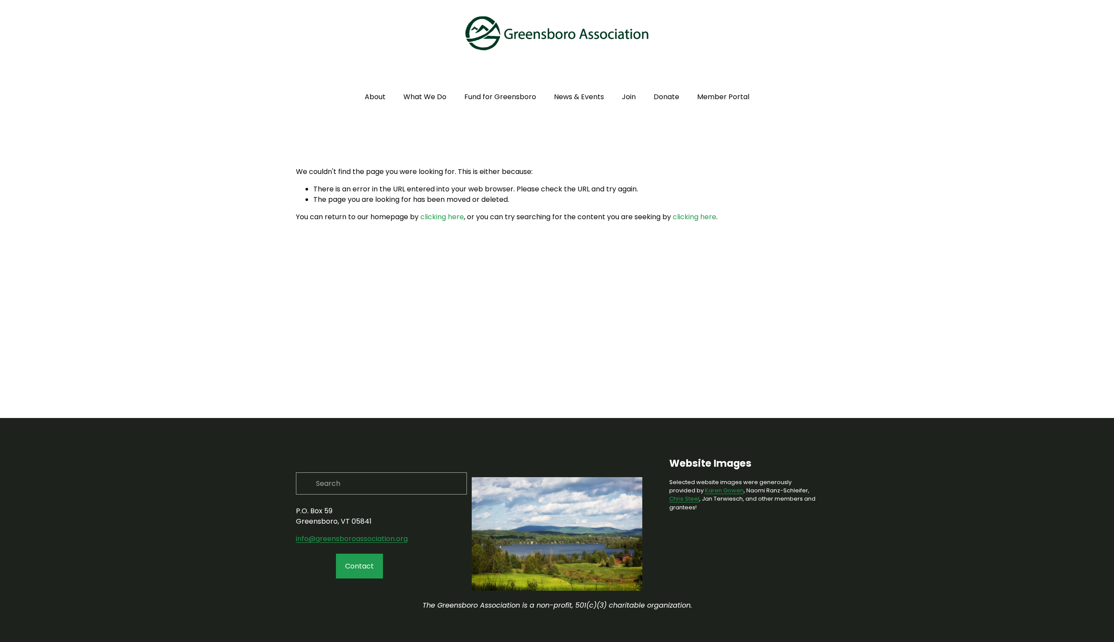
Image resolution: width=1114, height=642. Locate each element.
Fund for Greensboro (500, 97)
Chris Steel (684, 499)
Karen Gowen (724, 490)
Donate (666, 97)
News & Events (579, 97)
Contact (359, 566)
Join (629, 97)
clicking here (442, 217)
